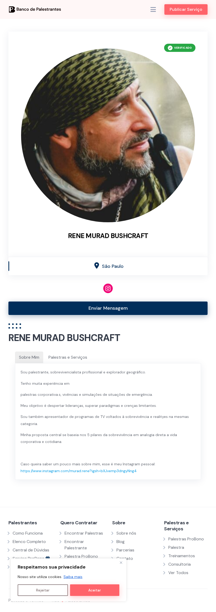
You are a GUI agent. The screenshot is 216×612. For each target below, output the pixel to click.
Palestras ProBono (186, 539)
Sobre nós (126, 533)
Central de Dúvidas (31, 550)
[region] (68, 579)
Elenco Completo (29, 541)
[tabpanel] (108, 421)
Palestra (176, 547)
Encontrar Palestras (84, 533)
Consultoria (179, 564)
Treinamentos (181, 556)
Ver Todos (178, 572)
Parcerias (125, 550)
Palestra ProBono (81, 556)
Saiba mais (72, 576)
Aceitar (94, 590)
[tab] (29, 357)
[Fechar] (121, 563)
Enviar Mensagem (108, 308)
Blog (120, 541)
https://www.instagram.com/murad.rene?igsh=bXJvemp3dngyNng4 (79, 470)
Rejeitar (43, 590)
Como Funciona (28, 533)
